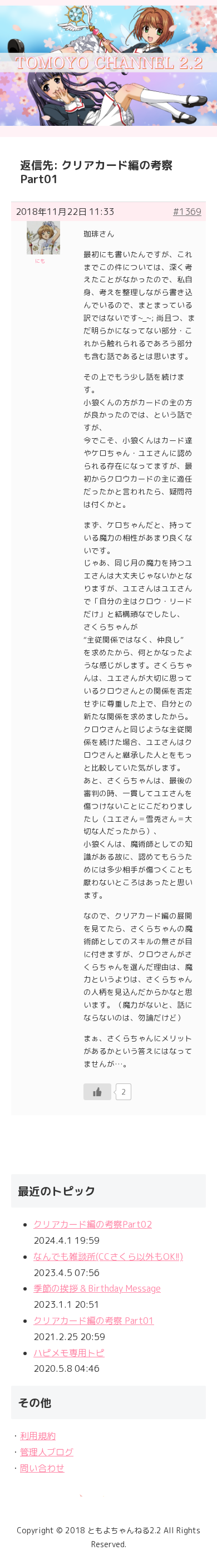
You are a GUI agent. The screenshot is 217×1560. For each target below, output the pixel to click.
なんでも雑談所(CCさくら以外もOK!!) (108, 1256)
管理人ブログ (46, 1452)
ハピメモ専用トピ (69, 1353)
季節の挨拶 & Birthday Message (97, 1288)
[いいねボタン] (97, 1091)
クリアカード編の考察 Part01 (93, 1320)
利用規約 (38, 1436)
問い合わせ (42, 1468)
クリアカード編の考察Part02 (92, 1224)
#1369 (187, 212)
